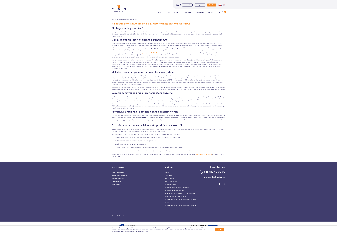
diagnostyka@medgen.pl (204, 154)
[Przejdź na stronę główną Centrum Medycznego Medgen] (119, 8)
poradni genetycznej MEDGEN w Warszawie (151, 53)
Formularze (200, 12)
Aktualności (187, 12)
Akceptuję (219, 229)
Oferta (159, 12)
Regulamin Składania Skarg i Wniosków (177, 187)
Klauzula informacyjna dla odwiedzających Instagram (181, 205)
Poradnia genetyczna (118, 178)
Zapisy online (200, 5)
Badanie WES (116, 184)
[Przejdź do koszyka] (223, 12)
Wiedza (176, 12)
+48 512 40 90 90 (214, 172)
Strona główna (115, 19)
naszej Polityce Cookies (142, 231)
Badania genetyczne (118, 172)
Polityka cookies (169, 178)
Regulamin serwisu (170, 184)
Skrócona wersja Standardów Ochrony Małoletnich (180, 193)
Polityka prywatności (171, 181)
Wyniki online (187, 5)
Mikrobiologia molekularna (120, 175)
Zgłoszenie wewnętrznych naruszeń (175, 196)
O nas (168, 12)
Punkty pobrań (116, 181)
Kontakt (210, 12)
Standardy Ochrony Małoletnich (174, 190)
